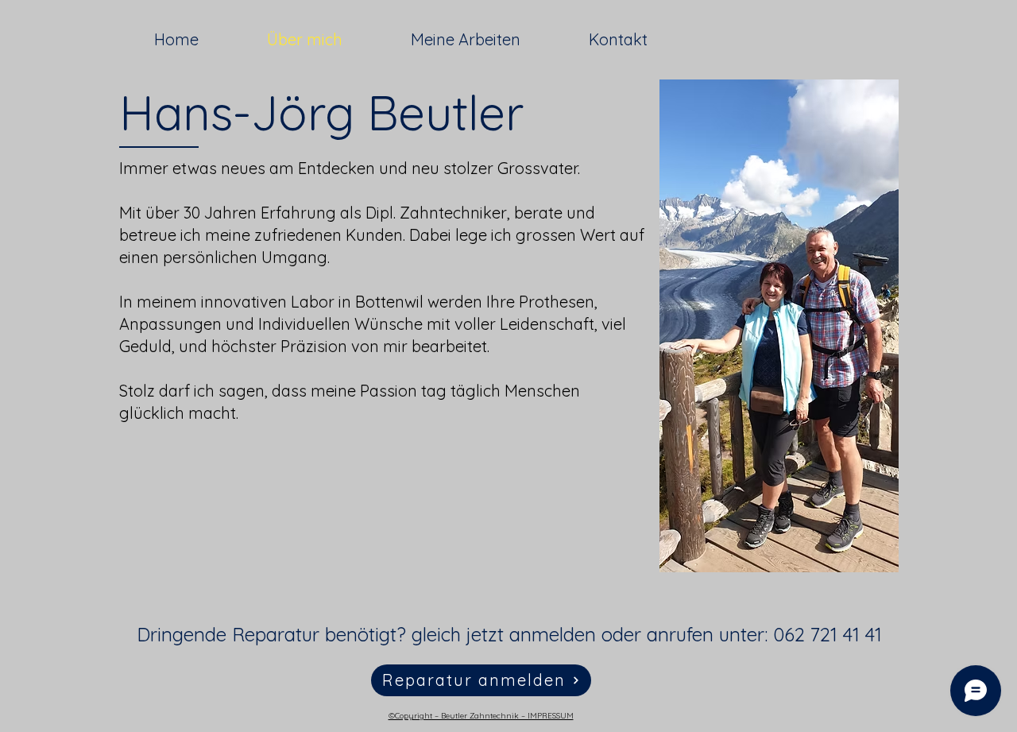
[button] (481, 680)
